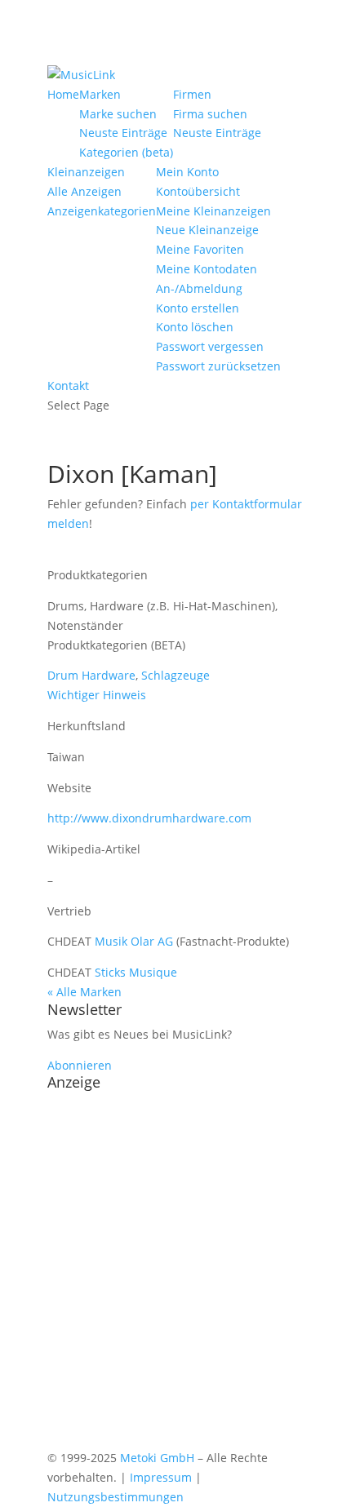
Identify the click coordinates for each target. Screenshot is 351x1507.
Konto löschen (194, 327)
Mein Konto (187, 172)
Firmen (192, 94)
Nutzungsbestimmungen (115, 1497)
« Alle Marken (84, 991)
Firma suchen (210, 114)
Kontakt (68, 385)
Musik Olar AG (134, 941)
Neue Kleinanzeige (207, 229)
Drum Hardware (91, 675)
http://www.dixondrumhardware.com (149, 818)
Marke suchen (118, 114)
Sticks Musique (136, 972)
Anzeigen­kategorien (101, 211)
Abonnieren (79, 1065)
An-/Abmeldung (199, 288)
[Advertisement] (175, 1272)
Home (63, 94)
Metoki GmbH (157, 1457)
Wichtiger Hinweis (96, 695)
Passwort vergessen (210, 346)
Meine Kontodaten (206, 269)
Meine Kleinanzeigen (213, 211)
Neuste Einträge (123, 132)
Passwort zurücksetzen (218, 366)
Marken (100, 94)
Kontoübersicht (198, 191)
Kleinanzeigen (86, 172)
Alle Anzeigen (84, 191)
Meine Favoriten (200, 249)
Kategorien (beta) (126, 152)
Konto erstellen (197, 308)
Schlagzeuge (175, 675)
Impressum (161, 1477)
